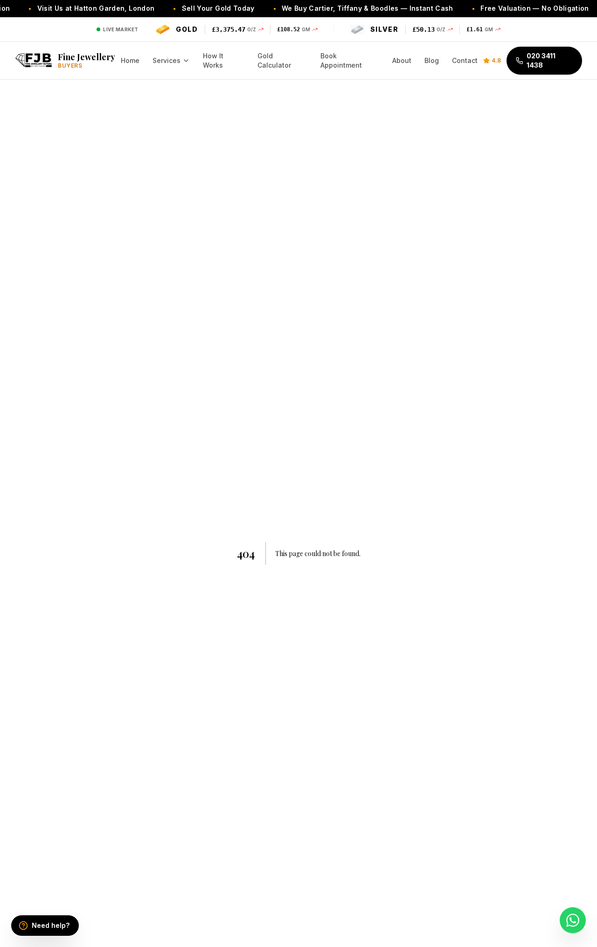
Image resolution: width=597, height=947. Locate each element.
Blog (431, 60)
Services (166, 60)
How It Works (213, 60)
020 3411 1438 (541, 60)
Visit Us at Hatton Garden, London (86, 8)
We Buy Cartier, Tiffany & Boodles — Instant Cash (357, 8)
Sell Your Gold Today (208, 8)
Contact (465, 60)
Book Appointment (341, 60)
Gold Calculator (274, 60)
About (401, 60)
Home (130, 60)
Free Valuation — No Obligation (524, 8)
